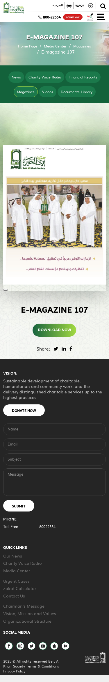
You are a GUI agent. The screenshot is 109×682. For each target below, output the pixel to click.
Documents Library (76, 91)
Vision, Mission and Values (29, 613)
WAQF (79, 5)
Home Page (27, 46)
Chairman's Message (23, 606)
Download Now (54, 330)
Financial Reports (83, 77)
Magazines (82, 46)
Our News (12, 556)
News (16, 77)
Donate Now (24, 411)
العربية (58, 5)
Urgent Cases (16, 581)
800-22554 (52, 17)
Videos (47, 91)
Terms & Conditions (42, 666)
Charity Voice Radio (44, 77)
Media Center (55, 46)
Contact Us (14, 596)
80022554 (47, 526)
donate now (72, 17)
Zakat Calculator (19, 588)
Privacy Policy (14, 671)
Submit (19, 506)
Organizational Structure (27, 621)
